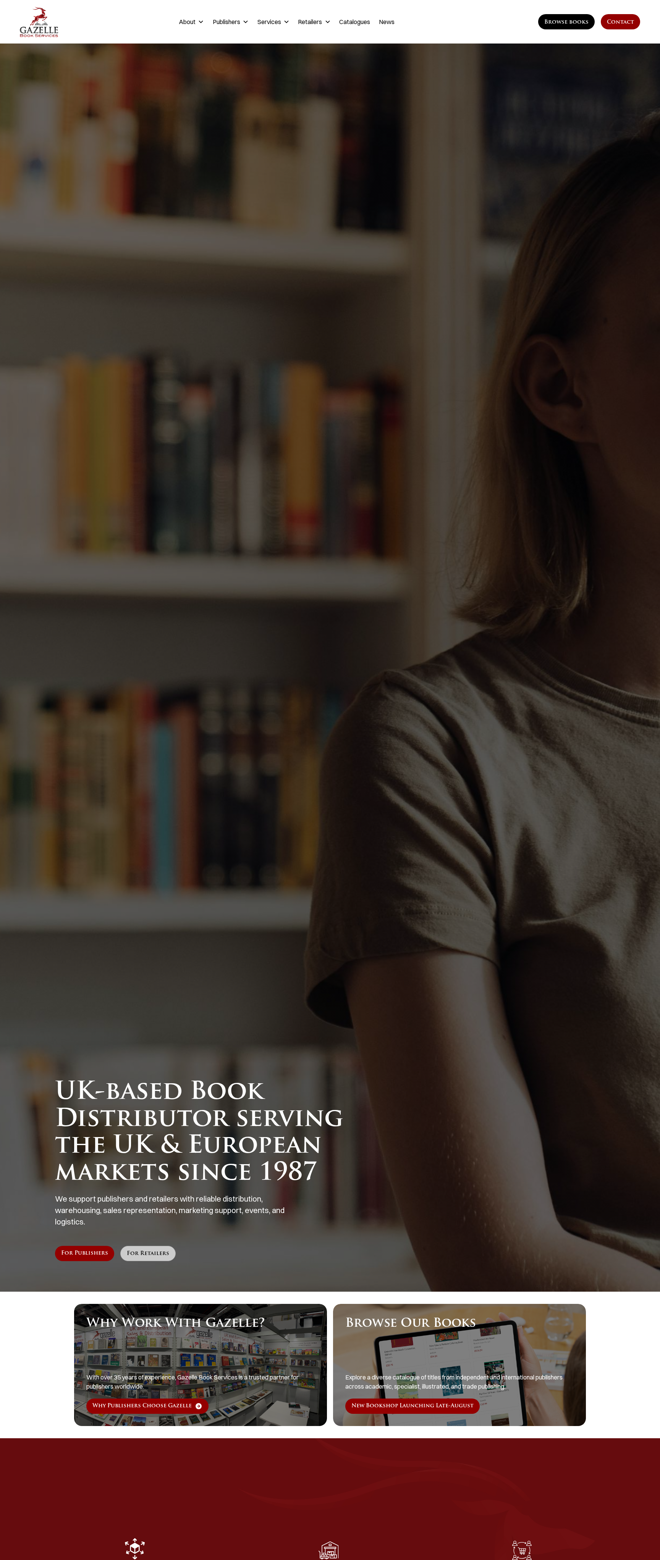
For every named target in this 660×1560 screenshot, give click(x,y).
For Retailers (148, 1254)
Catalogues (354, 22)
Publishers (226, 22)
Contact (620, 22)
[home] (63, 21)
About (187, 22)
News (387, 22)
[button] (192, 21)
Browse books (566, 22)
